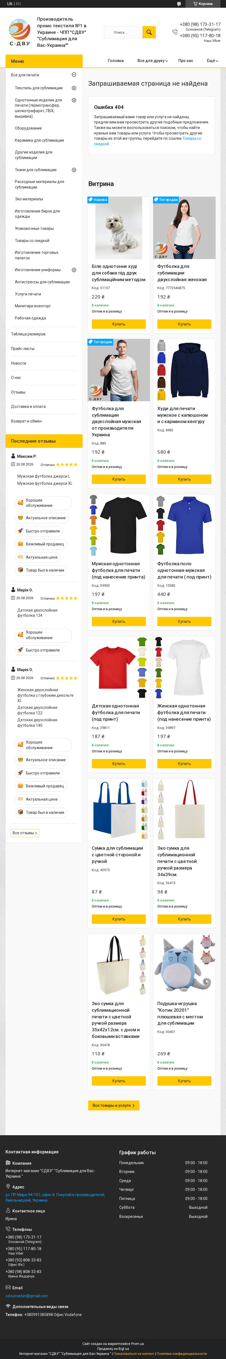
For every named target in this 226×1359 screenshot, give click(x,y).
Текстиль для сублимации (39, 88)
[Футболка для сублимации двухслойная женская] (184, 228)
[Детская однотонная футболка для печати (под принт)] (119, 667)
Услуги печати (28, 294)
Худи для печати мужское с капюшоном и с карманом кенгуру (182, 415)
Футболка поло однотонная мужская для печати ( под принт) (184, 570)
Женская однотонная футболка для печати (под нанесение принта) (184, 712)
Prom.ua (137, 1344)
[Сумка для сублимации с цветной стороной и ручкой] (119, 810)
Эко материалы (29, 199)
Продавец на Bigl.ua (113, 1349)
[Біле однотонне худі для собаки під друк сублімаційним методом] (119, 228)
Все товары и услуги (112, 1105)
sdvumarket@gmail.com (27, 1296)
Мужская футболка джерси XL (44, 483)
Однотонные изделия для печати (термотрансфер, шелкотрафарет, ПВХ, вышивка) (38, 108)
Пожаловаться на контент (134, 1354)
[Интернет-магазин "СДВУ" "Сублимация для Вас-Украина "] (19, 32)
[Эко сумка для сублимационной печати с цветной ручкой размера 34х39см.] (184, 810)
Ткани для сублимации (36, 170)
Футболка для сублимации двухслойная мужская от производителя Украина (116, 421)
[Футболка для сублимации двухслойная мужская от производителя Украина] (119, 370)
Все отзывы (23, 833)
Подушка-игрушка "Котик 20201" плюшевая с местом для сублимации (180, 1013)
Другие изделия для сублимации (33, 155)
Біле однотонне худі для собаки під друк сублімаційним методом (119, 272)
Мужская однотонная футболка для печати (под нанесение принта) (118, 570)
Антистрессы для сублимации (42, 282)
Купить (118, 324)
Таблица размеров (28, 334)
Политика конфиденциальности (182, 1354)
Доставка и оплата (28, 406)
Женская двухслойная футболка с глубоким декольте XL (45, 695)
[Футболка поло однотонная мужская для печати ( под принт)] (184, 525)
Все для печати (25, 75)
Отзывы (18, 392)
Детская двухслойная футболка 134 (37, 613)
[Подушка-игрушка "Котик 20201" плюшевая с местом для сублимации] (184, 965)
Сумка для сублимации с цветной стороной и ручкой (117, 854)
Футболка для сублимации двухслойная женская (182, 272)
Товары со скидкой (32, 240)
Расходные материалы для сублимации (39, 184)
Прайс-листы (22, 348)
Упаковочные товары (34, 228)
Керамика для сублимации (39, 140)
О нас (16, 377)
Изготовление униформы (38, 270)
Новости (18, 363)
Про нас (185, 60)
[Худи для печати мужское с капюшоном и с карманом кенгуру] (184, 370)
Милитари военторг (33, 306)
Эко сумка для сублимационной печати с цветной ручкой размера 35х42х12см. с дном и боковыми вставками (116, 1020)
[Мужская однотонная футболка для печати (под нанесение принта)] (119, 525)
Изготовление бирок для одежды (37, 214)
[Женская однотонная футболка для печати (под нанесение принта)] (184, 667)
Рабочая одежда (30, 318)
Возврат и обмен (26, 421)
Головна (116, 60)
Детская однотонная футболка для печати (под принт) (116, 712)
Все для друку (151, 60)
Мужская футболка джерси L (43, 476)
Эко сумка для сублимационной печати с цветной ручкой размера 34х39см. (177, 861)
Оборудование (28, 128)
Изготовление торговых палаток (36, 255)
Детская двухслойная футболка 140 (37, 723)
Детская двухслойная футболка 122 (37, 710)
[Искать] (149, 32)
